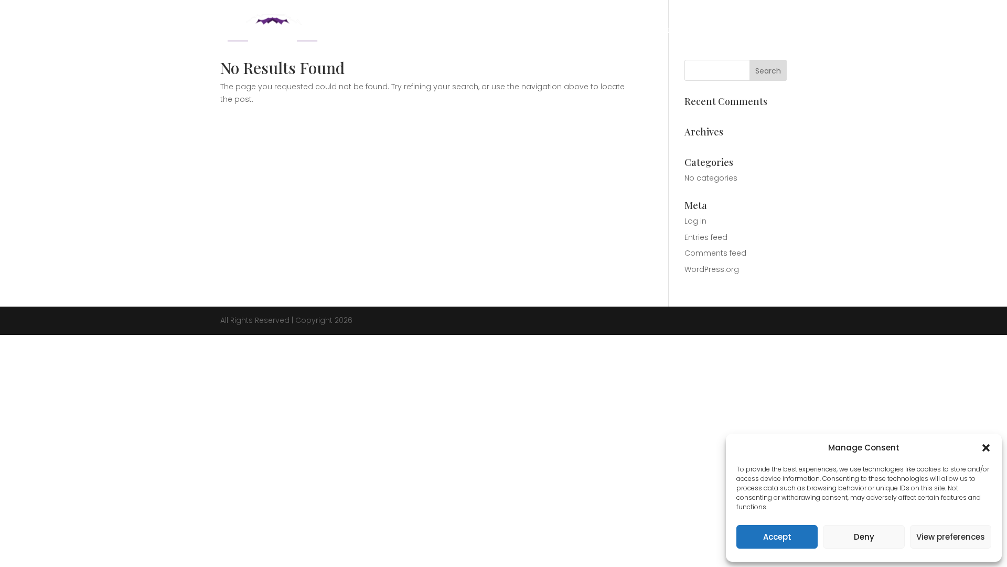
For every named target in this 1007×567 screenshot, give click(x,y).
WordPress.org (711, 269)
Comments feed (715, 253)
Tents (720, 30)
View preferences (950, 536)
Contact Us (765, 30)
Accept (777, 536)
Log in (695, 221)
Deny (864, 536)
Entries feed (705, 237)
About (637, 30)
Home (601, 30)
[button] (986, 448)
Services (679, 30)
